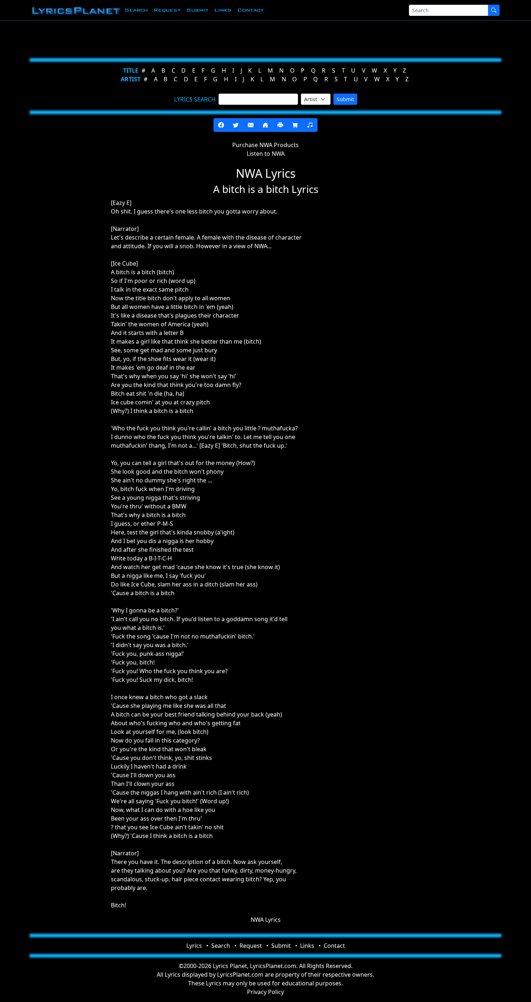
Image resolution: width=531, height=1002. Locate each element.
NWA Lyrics (266, 920)
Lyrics (194, 946)
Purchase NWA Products (265, 145)
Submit (197, 10)
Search (136, 10)
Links (223, 10)
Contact (250, 10)
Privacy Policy (265, 992)
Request (167, 10)
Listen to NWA (266, 154)
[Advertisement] (230, 38)
